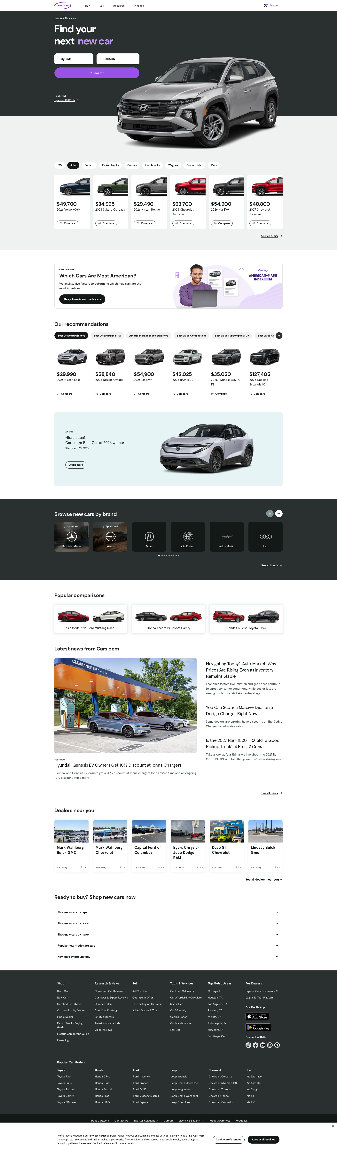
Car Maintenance (180, 1023)
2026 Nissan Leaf (68, 380)
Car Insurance (178, 1017)
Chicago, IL (214, 991)
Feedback (241, 1120)
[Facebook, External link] (255, 1045)
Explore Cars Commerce (260, 991)
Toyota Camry (65, 1096)
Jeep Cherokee (180, 1102)
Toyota (61, 1070)
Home (58, 18)
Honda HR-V (102, 1102)
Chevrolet (215, 1070)
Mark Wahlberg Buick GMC (70, 850)
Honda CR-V (102, 1076)
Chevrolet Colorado (220, 1102)
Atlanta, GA (214, 1017)
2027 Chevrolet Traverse (259, 211)
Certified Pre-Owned (69, 1004)
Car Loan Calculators (182, 991)
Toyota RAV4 (64, 1076)
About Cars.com (99, 1120)
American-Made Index (108, 1023)
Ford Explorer (141, 1102)
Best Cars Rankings (106, 1010)
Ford (136, 1070)
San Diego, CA (216, 1036)
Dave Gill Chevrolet (221, 850)
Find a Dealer (65, 1017)
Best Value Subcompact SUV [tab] (232, 335)
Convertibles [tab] (194, 165)
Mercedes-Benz (71, 546)
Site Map (175, 1029)
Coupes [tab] (132, 165)
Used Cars (63, 991)
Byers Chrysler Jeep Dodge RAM (186, 852)
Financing (63, 1040)
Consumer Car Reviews (109, 991)
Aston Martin (226, 546)
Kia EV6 (251, 1102)
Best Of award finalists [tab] (107, 335)
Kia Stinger (253, 1089)
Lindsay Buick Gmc (263, 850)
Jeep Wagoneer (180, 1089)
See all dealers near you (262, 879)
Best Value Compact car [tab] (191, 335)
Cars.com (198, 1135)
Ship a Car (176, 1004)
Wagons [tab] (173, 165)
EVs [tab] (60, 165)
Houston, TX (215, 997)
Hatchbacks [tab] (152, 165)
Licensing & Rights (189, 1120)
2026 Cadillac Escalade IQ (258, 382)
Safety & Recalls (104, 1017)
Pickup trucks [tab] (110, 165)
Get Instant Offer (142, 997)
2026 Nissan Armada (109, 380)
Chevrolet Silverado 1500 (223, 1083)
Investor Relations (144, 1120)
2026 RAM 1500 (182, 380)
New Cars (63, 997)
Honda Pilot (102, 1096)
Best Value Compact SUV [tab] (273, 335)
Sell (101, 5)
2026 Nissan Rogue (147, 209)
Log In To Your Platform (260, 997)
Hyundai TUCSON (64, 100)
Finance (139, 5)
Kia (249, 1070)
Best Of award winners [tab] (71, 335)
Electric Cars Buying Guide (73, 1034)
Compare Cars (103, 1004)
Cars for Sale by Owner (71, 1010)
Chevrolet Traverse (220, 1089)
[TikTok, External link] (248, 1045)
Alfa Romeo (188, 546)
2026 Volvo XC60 (68, 209)
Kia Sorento (254, 1083)
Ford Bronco (140, 1083)
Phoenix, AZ (215, 1010)
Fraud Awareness (219, 1120)
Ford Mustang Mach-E (146, 1096)
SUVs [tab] (73, 165)
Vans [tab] (214, 165)
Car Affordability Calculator (186, 997)
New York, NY (215, 1029)
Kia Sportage (254, 1076)
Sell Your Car (140, 991)
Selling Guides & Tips (144, 1010)
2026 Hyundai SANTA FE (225, 382)
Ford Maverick (141, 1076)
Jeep (174, 1070)
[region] (168, 1136)
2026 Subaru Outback (110, 209)
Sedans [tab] (89, 165)
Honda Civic (102, 1083)
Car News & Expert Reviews (111, 997)
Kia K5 (250, 1096)
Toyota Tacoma (66, 1089)
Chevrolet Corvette (220, 1076)
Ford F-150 (139, 1089)
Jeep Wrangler (179, 1076)
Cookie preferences (228, 1139)
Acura (149, 546)
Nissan (110, 546)
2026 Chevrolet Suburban (183, 211)
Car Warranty (178, 1010)
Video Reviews (103, 1029)
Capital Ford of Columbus (147, 850)
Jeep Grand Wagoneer (184, 1096)
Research (119, 5)
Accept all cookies (263, 1139)
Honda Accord (103, 1089)
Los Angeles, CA (217, 1004)
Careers (168, 1120)
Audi (265, 546)
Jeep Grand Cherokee (184, 1083)
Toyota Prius (64, 1083)
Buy (87, 5)
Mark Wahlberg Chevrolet (109, 850)
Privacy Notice (98, 1135)
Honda (99, 1070)
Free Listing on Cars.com (147, 1004)
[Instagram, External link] (270, 1045)
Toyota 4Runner (66, 1102)
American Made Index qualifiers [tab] (148, 335)
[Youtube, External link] (263, 1045)
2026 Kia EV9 (220, 209)
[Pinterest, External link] (277, 1045)
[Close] (332, 1126)
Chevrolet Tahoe (219, 1096)
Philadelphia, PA (217, 1023)
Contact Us (121, 1120)
